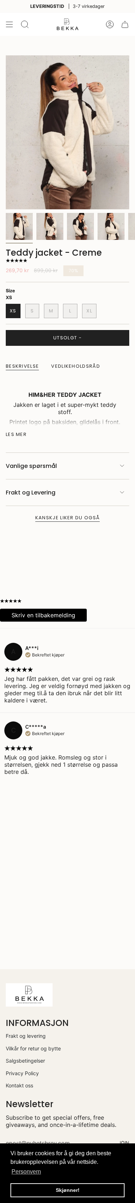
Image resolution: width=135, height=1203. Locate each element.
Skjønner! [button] (68, 1190)
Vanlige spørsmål (31, 466)
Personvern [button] (26, 1172)
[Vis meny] (9, 24)
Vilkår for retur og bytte (33, 1048)
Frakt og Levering (30, 492)
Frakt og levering (26, 1036)
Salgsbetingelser (25, 1061)
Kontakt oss (19, 1085)
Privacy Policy (22, 1073)
